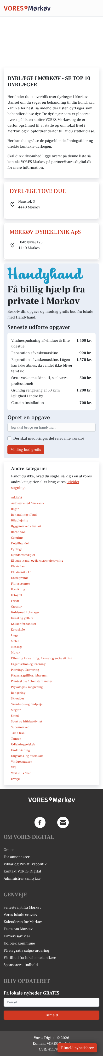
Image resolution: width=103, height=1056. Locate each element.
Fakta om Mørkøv (18, 929)
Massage (17, 647)
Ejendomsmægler (23, 555)
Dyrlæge (16, 549)
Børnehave (18, 532)
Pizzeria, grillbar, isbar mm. (29, 675)
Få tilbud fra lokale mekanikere (30, 957)
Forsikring (18, 589)
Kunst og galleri (22, 618)
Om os (9, 849)
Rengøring (18, 693)
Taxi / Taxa (17, 733)
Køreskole (18, 629)
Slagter (16, 710)
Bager (15, 509)
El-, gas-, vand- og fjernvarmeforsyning (37, 561)
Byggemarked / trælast (26, 526)
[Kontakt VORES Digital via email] (63, 822)
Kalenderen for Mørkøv (23, 921)
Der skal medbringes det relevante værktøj (48, 438)
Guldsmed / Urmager (25, 612)
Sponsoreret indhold (21, 964)
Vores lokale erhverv (21, 914)
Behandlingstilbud (24, 515)
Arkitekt (16, 497)
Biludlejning (19, 520)
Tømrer (16, 739)
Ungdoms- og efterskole (27, 756)
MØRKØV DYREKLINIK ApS (45, 232)
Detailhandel (20, 543)
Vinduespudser (21, 762)
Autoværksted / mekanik (27, 503)
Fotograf (16, 595)
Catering (17, 538)
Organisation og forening (28, 664)
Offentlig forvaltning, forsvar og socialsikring (41, 658)
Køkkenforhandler (23, 624)
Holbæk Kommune (19, 943)
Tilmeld (51, 1015)
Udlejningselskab (23, 744)
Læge (14, 635)
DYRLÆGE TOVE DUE (38, 191)
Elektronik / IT (21, 572)
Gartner (16, 607)
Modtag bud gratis (26, 449)
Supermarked (20, 727)
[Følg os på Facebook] (40, 822)
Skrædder (17, 698)
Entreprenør (19, 578)
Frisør (15, 601)
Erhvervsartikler (17, 936)
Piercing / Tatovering (25, 670)
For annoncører (16, 857)
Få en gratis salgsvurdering (26, 950)
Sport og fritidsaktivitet (26, 721)
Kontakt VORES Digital (22, 871)
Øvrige (15, 779)
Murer (15, 652)
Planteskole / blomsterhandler (31, 681)
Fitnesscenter (20, 584)
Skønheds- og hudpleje (27, 704)
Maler (15, 641)
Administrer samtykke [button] (22, 878)
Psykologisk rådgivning (27, 687)
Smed (15, 716)
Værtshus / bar (21, 773)
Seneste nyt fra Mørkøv (22, 907)
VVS (14, 767)
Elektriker (18, 566)
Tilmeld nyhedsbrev (77, 1047)
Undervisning (20, 750)
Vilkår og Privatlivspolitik (25, 864)
